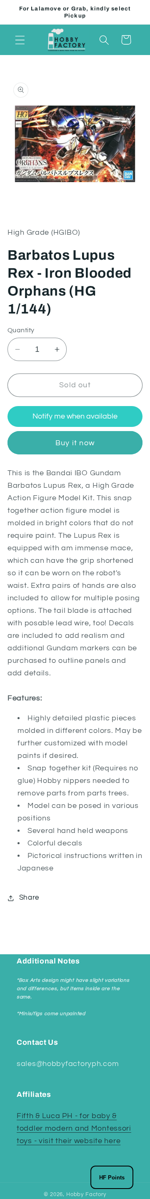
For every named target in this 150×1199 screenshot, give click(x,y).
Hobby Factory (86, 1194)
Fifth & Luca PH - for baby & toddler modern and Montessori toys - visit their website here (74, 1128)
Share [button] (29, 897)
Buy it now (75, 443)
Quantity (21, 330)
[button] (20, 40)
